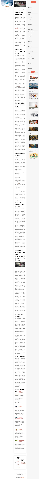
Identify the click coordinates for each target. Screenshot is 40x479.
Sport (30, 48)
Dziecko (30, 14)
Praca (30, 36)
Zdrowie (30, 68)
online (16, 28)
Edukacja (30, 17)
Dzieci (30, 12)
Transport (30, 53)
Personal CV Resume (21, 475)
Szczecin (21, 378)
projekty (19, 383)
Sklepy (30, 46)
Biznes (30, 7)
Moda (30, 26)
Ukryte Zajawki (31, 58)
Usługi (30, 63)
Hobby (30, 19)
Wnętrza (30, 65)
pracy (19, 183)
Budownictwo (31, 9)
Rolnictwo (30, 43)
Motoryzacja (31, 29)
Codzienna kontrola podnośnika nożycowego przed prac (33, 150)
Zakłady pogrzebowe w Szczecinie (19, 392)
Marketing (30, 24)
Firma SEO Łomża (32, 158)
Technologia (31, 51)
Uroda (30, 60)
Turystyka (30, 56)
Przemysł (30, 41)
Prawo (30, 39)
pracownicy (18, 86)
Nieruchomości (31, 31)
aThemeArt (22, 477)
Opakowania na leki (32, 118)
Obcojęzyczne (31, 34)
